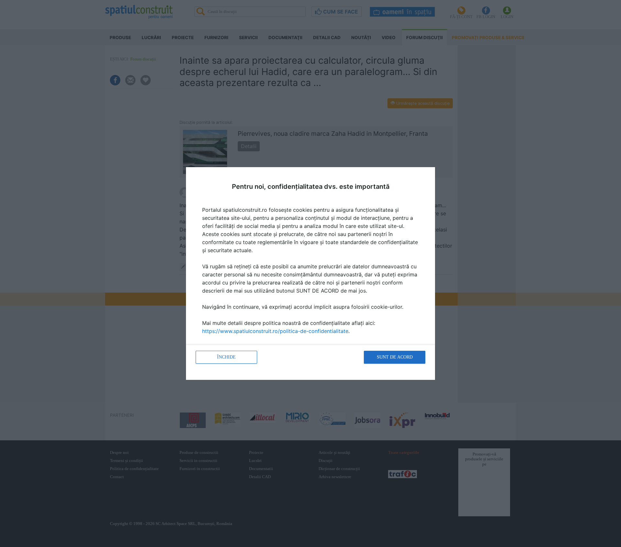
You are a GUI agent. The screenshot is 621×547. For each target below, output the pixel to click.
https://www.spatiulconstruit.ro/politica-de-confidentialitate (275, 331)
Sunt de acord (395, 357)
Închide (226, 357)
